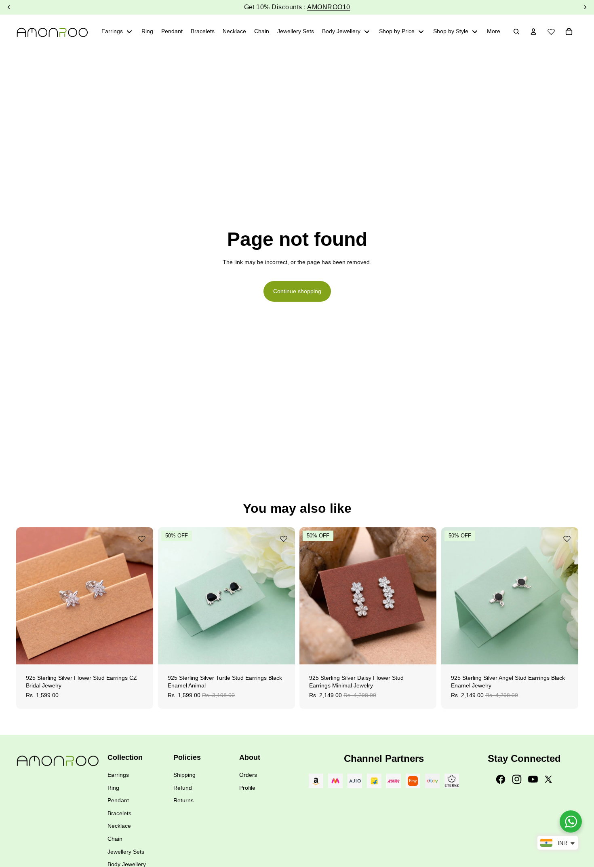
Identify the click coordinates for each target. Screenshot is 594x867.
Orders (248, 775)
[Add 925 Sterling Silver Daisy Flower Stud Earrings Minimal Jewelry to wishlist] (425, 538)
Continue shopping (297, 291)
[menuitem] (493, 31)
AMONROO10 (328, 7)
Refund (182, 788)
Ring (113, 788)
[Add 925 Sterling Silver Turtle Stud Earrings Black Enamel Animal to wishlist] (283, 538)
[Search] (516, 31)
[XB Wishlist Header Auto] (551, 30)
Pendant (118, 800)
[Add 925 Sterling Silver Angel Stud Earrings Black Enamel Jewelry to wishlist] (566, 538)
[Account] (533, 31)
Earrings (118, 775)
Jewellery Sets (125, 851)
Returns (183, 800)
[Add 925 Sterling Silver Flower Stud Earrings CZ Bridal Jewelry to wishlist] (142, 538)
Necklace (119, 826)
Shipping (184, 775)
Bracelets (119, 813)
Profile (247, 788)
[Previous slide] (28, 596)
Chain (114, 838)
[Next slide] (141, 596)
